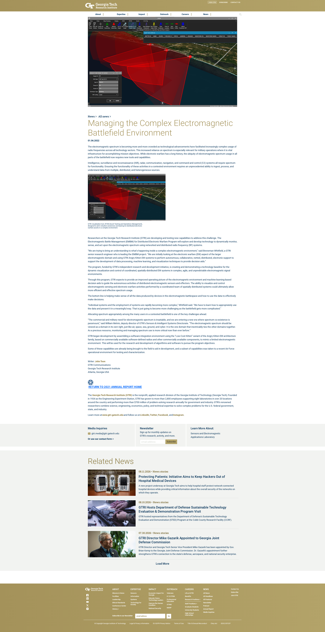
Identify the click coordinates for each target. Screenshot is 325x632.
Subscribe (223, 2)
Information (135, 596)
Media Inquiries (208, 612)
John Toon (100, 361)
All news (103, 116)
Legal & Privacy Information (139, 623)
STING (169, 604)
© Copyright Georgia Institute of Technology (110, 623)
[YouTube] (92, 602)
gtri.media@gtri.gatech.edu (105, 433)
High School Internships (189, 614)
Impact (142, 14)
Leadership (116, 599)
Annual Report (208, 609)
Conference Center (119, 606)
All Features (207, 599)
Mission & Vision (118, 593)
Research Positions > (192, 599)
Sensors (134, 593)
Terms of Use (179, 623)
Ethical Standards (118, 603)
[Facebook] (92, 595)
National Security (155, 608)
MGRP (169, 608)
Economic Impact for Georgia (156, 594)
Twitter (153, 415)
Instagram (178, 415)
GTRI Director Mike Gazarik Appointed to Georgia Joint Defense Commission (179, 540)
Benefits (188, 596)
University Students (192, 610)
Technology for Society (136, 603)
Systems (134, 599)
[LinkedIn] (92, 598)
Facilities (115, 596)
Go (169, 616)
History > (115, 609)
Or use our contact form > (101, 439)
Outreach (164, 14)
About (98, 14)
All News (206, 593)
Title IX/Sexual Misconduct (197, 623)
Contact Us (235, 2)
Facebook (163, 415)
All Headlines (208, 596)
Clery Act (214, 623)
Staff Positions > (191, 604)
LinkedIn (144, 415)
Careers (185, 14)
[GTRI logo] (101, 5)
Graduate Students (192, 607)
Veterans (170, 593)
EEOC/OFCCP (226, 623)
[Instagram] (92, 609)
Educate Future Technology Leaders (156, 599)
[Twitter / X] (92, 605)
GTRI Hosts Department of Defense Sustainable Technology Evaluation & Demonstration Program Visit (182, 509)
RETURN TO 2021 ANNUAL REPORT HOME (115, 386)
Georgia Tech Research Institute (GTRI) (112, 395)
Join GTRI (212, 2)
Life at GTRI (189, 593)
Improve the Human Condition (156, 604)
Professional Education (171, 600)
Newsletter (207, 603)
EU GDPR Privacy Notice (161, 623)
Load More (162, 563)
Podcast (206, 606)
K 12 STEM (171, 596)
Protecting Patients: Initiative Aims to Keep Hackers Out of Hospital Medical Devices (182, 479)
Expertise (121, 14)
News (205, 14)
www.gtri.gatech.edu (112, 415)
